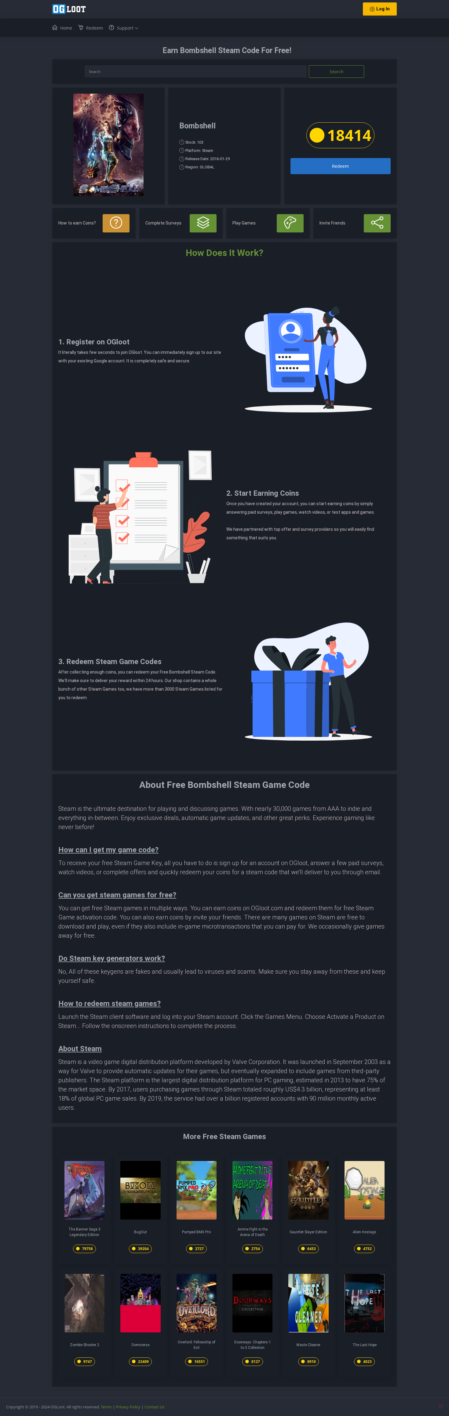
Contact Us (154, 1407)
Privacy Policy (128, 1407)
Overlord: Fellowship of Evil (196, 1345)
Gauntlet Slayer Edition (308, 1232)
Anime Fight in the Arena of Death (253, 1232)
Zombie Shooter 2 (84, 1345)
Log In (383, 9)
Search (337, 71)
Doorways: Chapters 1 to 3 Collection (252, 1345)
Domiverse (140, 1345)
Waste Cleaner (308, 1345)
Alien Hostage (364, 1232)
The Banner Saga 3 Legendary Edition (84, 1232)
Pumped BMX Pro (196, 1232)
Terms (106, 1407)
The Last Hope (364, 1345)
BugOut (140, 1232)
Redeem (340, 166)
